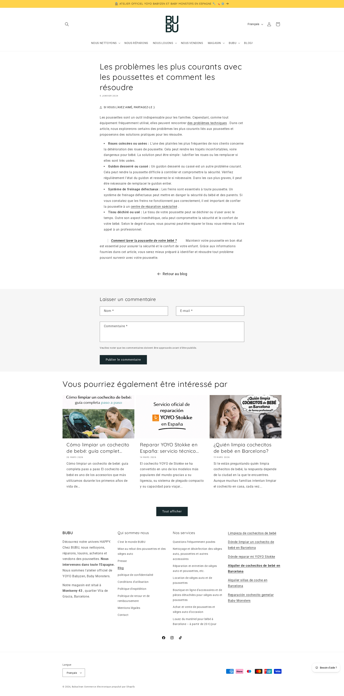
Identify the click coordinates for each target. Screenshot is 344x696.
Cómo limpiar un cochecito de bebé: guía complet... (97, 448)
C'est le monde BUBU (131, 541)
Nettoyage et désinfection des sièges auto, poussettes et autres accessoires (197, 553)
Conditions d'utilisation (133, 581)
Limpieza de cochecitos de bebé (252, 533)
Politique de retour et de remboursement (134, 598)
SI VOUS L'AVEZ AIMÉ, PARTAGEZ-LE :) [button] (129, 107)
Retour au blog (175, 274)
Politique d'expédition (132, 588)
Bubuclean (77, 686)
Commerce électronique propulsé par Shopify (109, 686)
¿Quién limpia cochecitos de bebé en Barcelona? (243, 448)
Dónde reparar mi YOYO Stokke (251, 557)
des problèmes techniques (207, 123)
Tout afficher (172, 511)
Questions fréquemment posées (194, 541)
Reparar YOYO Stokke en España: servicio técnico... (169, 448)
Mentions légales (129, 607)
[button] (67, 24)
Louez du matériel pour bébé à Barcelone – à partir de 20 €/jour (195, 621)
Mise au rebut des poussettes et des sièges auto (142, 551)
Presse (122, 561)
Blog (121, 567)
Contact (123, 614)
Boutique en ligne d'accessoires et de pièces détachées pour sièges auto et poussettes (197, 595)
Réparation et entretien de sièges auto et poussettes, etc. (195, 568)
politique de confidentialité (135, 574)
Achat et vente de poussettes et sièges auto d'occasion (194, 609)
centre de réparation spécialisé (154, 206)
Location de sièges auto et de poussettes (192, 580)
